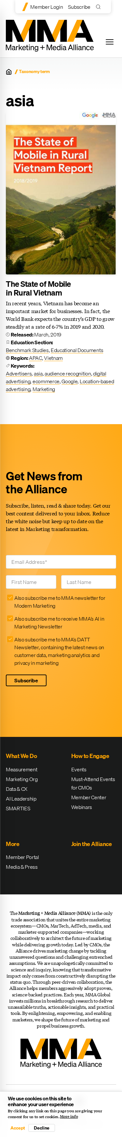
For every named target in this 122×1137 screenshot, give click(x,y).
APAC (35, 358)
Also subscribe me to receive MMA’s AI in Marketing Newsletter (59, 622)
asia (38, 373)
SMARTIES (18, 808)
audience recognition (68, 373)
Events (79, 769)
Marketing (44, 389)
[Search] (100, 7)
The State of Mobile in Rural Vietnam (38, 288)
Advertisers (19, 373)
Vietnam (53, 358)
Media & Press (22, 867)
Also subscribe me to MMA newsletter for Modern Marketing (59, 602)
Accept (17, 1128)
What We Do (21, 756)
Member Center (88, 797)
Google (69, 381)
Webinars (81, 807)
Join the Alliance (91, 844)
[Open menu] (109, 41)
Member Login (46, 7)
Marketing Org (22, 779)
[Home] (9, 72)
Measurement (21, 769)
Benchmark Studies (27, 350)
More (12, 844)
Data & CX (16, 789)
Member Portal (22, 857)
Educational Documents (77, 350)
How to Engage (90, 756)
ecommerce (46, 381)
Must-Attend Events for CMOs (93, 783)
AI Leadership (21, 798)
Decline (41, 1127)
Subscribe (79, 7)
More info (69, 1116)
